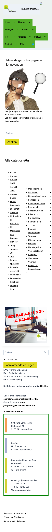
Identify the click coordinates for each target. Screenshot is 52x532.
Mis (22, 44)
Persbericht (33, 207)
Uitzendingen (34, 240)
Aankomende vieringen (20, 365)
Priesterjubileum (35, 210)
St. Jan (31, 225)
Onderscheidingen (37, 196)
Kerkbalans (15, 274)
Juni (12, 256)
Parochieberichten (36, 203)
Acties (13, 172)
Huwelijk (14, 241)
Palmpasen (33, 200)
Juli (11, 252)
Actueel (13, 176)
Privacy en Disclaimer (13, 517)
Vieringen (32, 254)
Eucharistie (15, 209)
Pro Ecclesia (34, 218)
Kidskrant (14, 282)
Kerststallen (15, 278)
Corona (13, 194)
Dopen (13, 198)
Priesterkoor (34, 214)
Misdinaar (33, 192)
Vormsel (32, 262)
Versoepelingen (35, 251)
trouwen (32, 243)
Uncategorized (35, 247)
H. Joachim (15, 216)
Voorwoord (33, 258)
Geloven (14, 212)
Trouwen (32, 236)
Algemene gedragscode (14, 513)
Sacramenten (34, 221)
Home (7, 22)
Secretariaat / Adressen (14, 521)
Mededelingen (35, 188)
